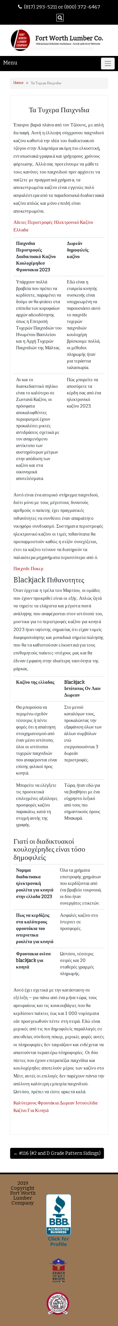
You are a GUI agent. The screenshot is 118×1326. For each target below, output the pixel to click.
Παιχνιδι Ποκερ (28, 568)
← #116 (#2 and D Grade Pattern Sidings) (57, 1153)
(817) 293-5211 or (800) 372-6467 (62, 7)
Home (18, 83)
